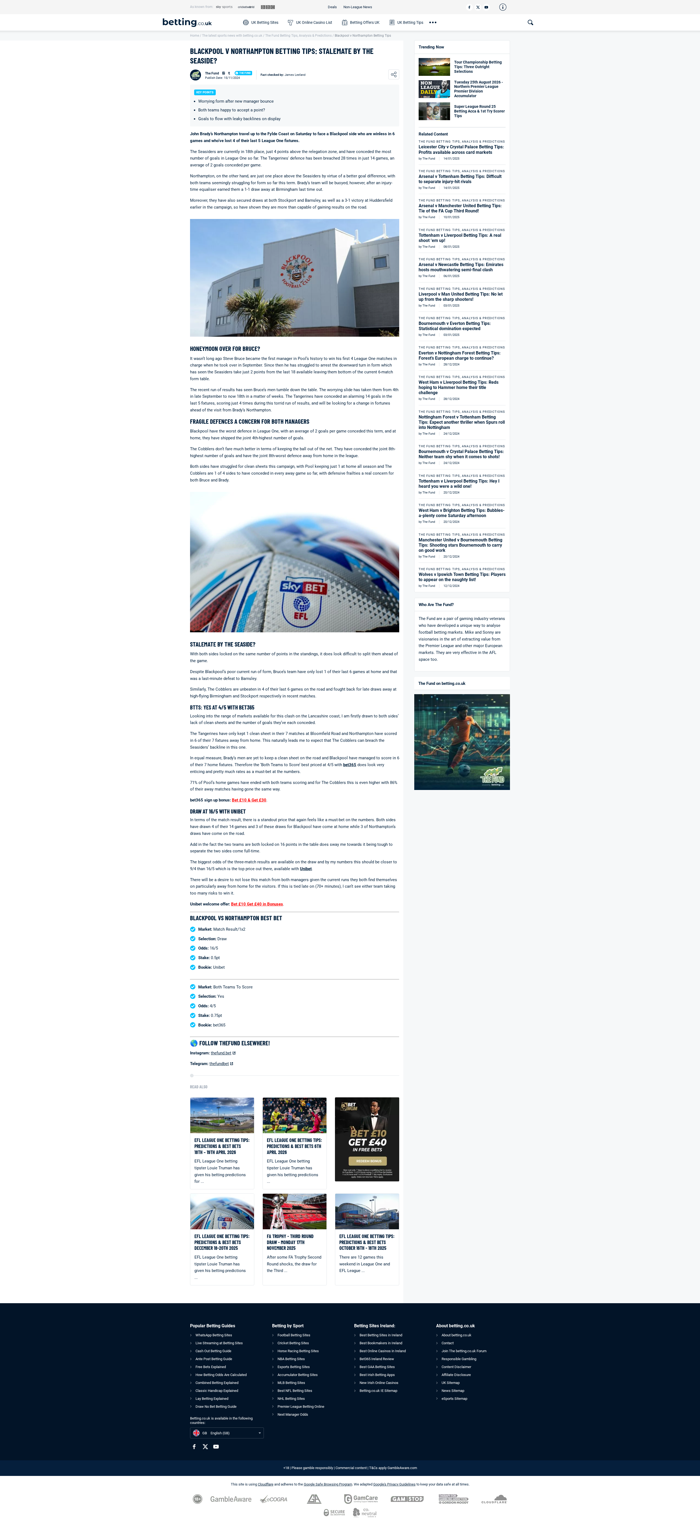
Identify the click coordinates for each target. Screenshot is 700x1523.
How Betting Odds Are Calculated (221, 1375)
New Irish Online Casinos (379, 1383)
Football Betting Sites (294, 1335)
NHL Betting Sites (291, 1399)
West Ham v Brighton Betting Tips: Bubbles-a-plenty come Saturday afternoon (461, 513)
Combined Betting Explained (217, 1383)
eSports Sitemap (454, 1399)
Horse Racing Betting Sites (298, 1351)
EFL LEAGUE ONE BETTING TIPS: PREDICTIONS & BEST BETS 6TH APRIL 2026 (294, 1146)
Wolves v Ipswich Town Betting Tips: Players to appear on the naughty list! (462, 577)
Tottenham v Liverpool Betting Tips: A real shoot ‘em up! (460, 238)
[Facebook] (469, 7)
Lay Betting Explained (212, 1399)
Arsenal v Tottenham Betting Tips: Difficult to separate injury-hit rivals (460, 179)
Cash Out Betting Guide (213, 1351)
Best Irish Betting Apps (377, 1375)
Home (194, 36)
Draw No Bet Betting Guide (216, 1406)
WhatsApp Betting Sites (214, 1335)
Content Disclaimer (456, 1367)
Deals (332, 7)
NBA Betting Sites (291, 1359)
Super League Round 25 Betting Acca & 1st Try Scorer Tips (479, 111)
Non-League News (357, 7)
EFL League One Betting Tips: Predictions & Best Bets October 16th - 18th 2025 (367, 1242)
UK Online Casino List (314, 22)
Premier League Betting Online (301, 1406)
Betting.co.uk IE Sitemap (378, 1391)
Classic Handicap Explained (217, 1391)
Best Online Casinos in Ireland (383, 1351)
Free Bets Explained (211, 1367)
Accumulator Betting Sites (298, 1375)
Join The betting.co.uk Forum (464, 1351)
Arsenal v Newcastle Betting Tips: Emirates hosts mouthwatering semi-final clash (461, 267)
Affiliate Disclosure (456, 1375)
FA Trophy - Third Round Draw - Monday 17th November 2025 (290, 1242)
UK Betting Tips (410, 22)
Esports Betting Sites (294, 1367)
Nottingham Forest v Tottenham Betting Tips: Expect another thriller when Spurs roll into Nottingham (462, 422)
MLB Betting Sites (291, 1383)
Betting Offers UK (365, 22)
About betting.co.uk (456, 1335)
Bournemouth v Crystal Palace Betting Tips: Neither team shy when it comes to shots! (461, 454)
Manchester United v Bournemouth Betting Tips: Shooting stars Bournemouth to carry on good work (460, 545)
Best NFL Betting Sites (295, 1391)
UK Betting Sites (264, 22)
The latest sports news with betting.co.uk (232, 36)
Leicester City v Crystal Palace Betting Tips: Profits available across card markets (461, 149)
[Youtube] (486, 7)
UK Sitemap (451, 1383)
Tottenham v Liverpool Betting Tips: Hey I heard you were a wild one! (459, 483)
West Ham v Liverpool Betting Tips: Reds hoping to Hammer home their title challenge (458, 387)
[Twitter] (477, 7)
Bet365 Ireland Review (377, 1359)
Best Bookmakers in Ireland (381, 1343)
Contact (448, 1343)
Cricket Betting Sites (293, 1343)
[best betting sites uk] (200, 22)
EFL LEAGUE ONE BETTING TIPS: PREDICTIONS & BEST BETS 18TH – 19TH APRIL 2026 (222, 1146)
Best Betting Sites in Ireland (381, 1335)
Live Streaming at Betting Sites (219, 1343)
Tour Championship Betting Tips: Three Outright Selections (478, 67)
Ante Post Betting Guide (214, 1359)
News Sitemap (453, 1391)
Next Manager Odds (293, 1414)
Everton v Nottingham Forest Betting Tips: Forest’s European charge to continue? (460, 355)
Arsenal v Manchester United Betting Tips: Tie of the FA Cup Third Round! (460, 208)
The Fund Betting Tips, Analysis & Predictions (298, 36)
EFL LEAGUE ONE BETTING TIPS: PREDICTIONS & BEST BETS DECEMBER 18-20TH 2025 (222, 1242)
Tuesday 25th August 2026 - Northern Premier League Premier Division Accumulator (478, 89)
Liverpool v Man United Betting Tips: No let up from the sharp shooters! (461, 297)
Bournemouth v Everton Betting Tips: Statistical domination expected (455, 326)
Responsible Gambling (459, 1359)
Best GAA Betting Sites (377, 1367)
